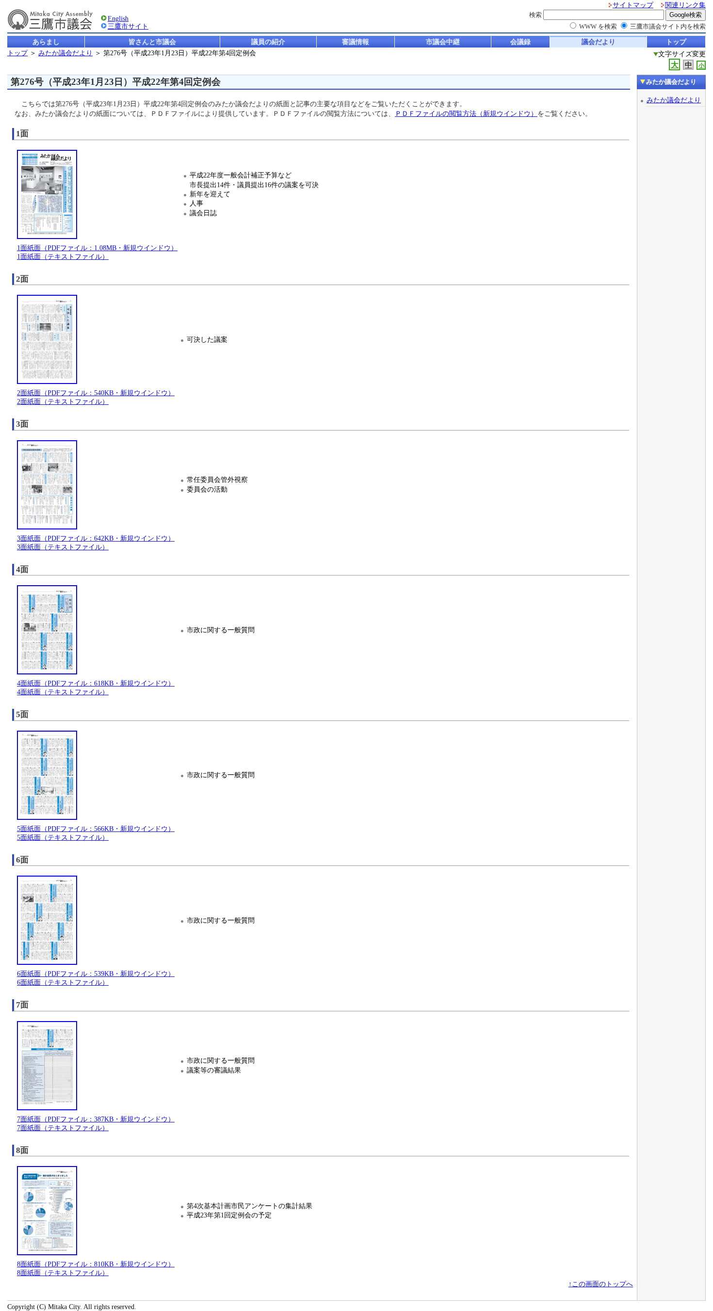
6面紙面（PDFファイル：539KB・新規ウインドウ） (96, 973)
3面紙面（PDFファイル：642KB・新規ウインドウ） (96, 538)
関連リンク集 (685, 5)
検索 (535, 14)
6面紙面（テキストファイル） (63, 982)
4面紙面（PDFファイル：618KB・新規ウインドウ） (96, 683)
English (118, 18)
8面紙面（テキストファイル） (63, 1273)
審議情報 (355, 42)
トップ (676, 42)
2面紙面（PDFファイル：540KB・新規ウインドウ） (96, 393)
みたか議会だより (65, 53)
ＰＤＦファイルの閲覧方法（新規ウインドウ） (466, 113)
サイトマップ (633, 5)
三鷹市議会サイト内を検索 (668, 26)
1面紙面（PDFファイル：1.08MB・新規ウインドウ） (97, 248)
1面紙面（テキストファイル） (63, 256)
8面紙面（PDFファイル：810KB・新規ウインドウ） (96, 1264)
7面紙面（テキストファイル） (63, 1128)
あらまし (46, 42)
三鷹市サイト (128, 26)
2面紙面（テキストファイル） (63, 401)
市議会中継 (443, 42)
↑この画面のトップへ (600, 1284)
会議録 (520, 42)
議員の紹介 (268, 42)
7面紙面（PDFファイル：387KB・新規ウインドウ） (96, 1119)
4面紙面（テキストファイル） (63, 692)
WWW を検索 (598, 26)
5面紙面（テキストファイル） (63, 837)
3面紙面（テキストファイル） (63, 547)
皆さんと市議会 (152, 42)
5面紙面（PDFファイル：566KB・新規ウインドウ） (96, 828)
